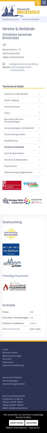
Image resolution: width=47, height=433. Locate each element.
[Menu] (44, 3)
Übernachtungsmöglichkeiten (18, 172)
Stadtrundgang (11, 100)
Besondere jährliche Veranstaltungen (13, 120)
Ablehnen (31, 423)
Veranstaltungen (10, 380)
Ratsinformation (10, 352)
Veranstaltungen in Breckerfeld (19, 128)
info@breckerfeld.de (18, 408)
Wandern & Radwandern (16, 159)
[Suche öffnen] (38, 3)
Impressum (8, 362)
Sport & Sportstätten (14, 153)
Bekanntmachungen (12, 355)
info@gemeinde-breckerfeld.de (23, 64)
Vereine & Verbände (13, 146)
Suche (5, 349)
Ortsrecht (7, 359)
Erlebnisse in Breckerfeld (16, 94)
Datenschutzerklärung (13, 365)
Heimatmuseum (12, 106)
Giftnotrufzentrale (11, 329)
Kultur (7, 113)
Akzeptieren (16, 423)
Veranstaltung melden (14, 134)
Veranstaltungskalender (14, 383)
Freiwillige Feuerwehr (15, 276)
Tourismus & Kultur (11, 19)
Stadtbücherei (11, 140)
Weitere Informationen (16, 427)
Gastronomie (10, 166)
